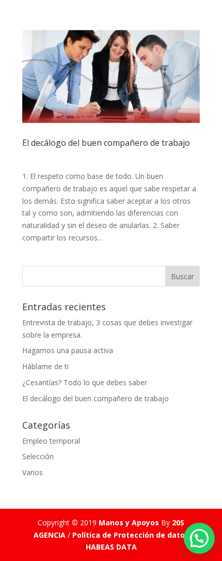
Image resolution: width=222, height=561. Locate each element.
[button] (199, 538)
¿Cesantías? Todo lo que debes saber (84, 382)
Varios (32, 472)
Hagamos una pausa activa (67, 350)
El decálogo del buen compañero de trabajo (106, 142)
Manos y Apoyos (129, 522)
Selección (38, 456)
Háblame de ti (45, 366)
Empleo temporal (51, 441)
